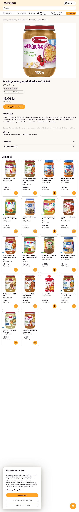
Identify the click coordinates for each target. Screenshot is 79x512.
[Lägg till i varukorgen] (16, 193)
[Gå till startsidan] (10, 3)
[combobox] (40, 8)
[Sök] (5, 8)
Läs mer (6, 132)
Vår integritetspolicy (14, 490)
